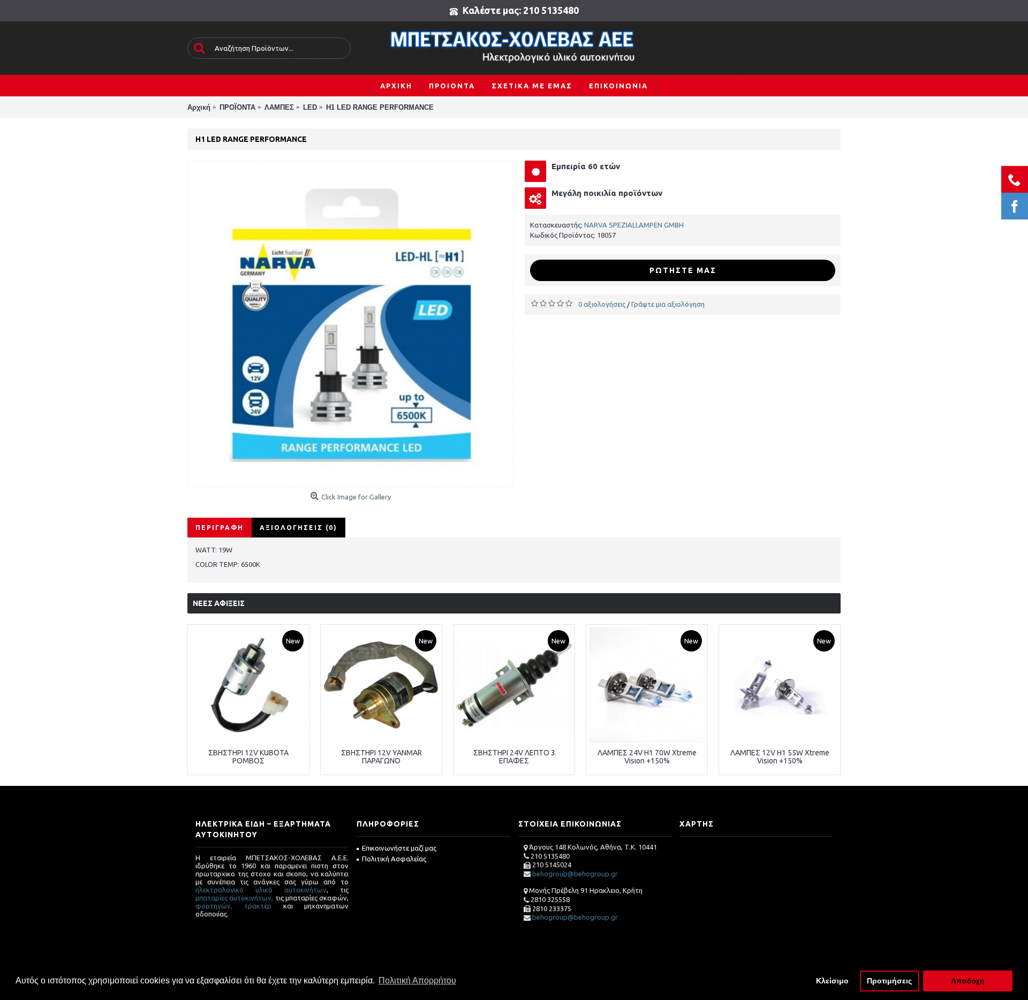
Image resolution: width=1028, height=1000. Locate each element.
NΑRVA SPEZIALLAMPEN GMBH (634, 225)
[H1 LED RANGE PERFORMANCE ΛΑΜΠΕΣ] (350, 324)
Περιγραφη (219, 527)
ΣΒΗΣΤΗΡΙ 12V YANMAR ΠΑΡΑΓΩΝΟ (381, 756)
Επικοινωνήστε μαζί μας (399, 848)
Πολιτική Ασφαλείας (394, 858)
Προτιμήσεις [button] (889, 980)
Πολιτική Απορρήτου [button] (417, 980)
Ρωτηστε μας (682, 270)
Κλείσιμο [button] (832, 980)
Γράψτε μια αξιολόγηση (668, 304)
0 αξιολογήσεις (601, 304)
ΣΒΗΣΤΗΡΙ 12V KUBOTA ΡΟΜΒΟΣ (248, 756)
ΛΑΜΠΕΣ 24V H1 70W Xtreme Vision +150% (647, 756)
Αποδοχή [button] (968, 980)
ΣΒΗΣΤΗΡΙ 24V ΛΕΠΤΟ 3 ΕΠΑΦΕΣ (514, 756)
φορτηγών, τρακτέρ (233, 906)
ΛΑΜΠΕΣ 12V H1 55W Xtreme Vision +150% (779, 756)
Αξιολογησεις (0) (298, 527)
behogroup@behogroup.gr (575, 873)
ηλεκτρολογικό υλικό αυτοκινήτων (261, 889)
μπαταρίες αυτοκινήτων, (234, 897)
